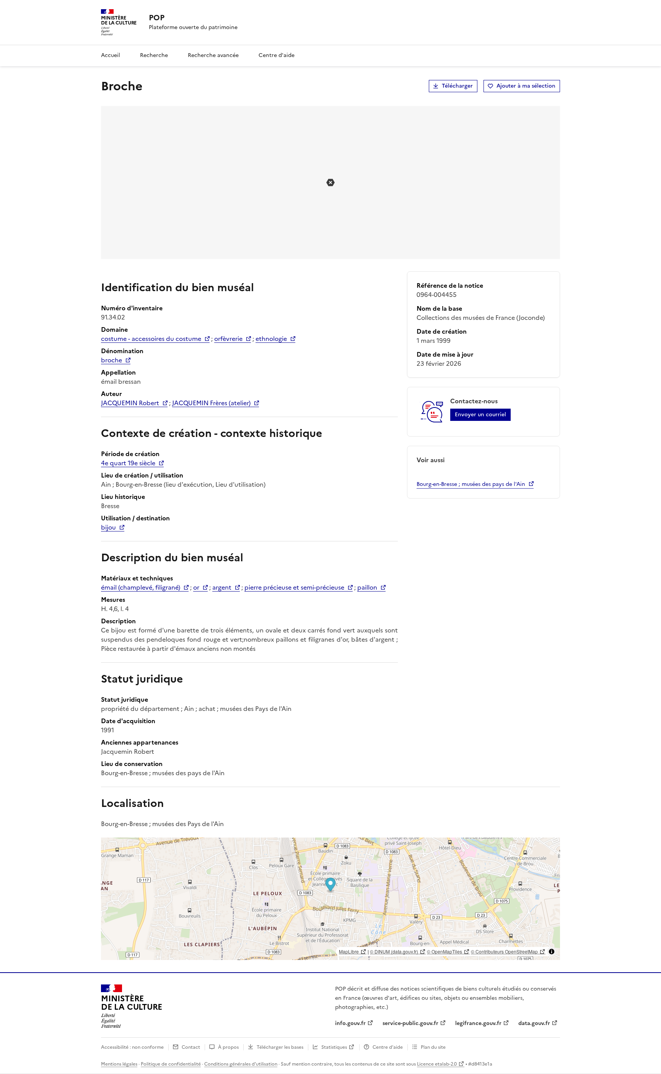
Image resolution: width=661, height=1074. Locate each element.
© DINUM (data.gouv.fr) (394, 951)
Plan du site (433, 1047)
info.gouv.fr (350, 1023)
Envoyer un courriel (480, 415)
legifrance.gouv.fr (478, 1023)
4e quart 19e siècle (128, 463)
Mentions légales (119, 1064)
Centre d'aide (277, 55)
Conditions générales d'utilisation (240, 1064)
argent (221, 587)
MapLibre (349, 951)
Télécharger (457, 86)
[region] (330, 899)
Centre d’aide (388, 1047)
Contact (191, 1047)
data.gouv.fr (534, 1023)
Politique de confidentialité (171, 1064)
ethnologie (271, 338)
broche (111, 360)
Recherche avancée (213, 55)
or (196, 587)
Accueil (110, 55)
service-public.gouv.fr (410, 1023)
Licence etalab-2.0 (437, 1064)
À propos (228, 1047)
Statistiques (334, 1047)
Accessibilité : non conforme (132, 1047)
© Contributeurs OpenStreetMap (504, 951)
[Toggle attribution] (551, 951)
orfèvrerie (228, 338)
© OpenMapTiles (444, 951)
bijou (108, 527)
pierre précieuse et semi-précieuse (294, 587)
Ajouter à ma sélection (526, 86)
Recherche (154, 55)
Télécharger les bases (280, 1047)
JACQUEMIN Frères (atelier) (211, 402)
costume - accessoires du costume (151, 338)
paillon (367, 587)
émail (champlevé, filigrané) (140, 587)
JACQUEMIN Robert (130, 402)
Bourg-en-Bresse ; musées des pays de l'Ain (471, 484)
